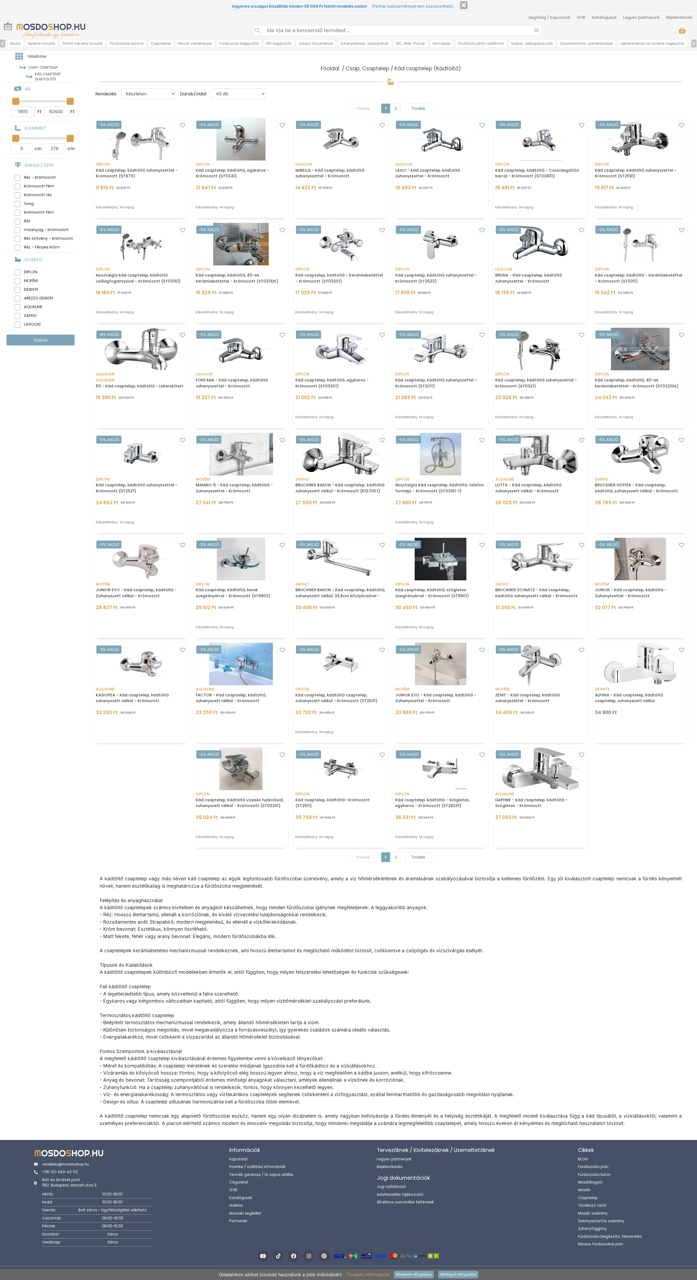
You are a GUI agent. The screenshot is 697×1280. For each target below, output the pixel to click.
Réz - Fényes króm (42, 247)
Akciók (15, 43)
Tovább (418, 108)
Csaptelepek (161, 43)
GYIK (581, 17)
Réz (27, 221)
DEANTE (31, 289)
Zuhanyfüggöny (592, 1228)
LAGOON (32, 324)
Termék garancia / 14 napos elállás (261, 1174)
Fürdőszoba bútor (594, 1174)
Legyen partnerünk (641, 17)
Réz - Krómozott (40, 177)
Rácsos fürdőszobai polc (600, 1244)
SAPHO (30, 315)
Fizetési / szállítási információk (257, 1166)
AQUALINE (33, 307)
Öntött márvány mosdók (82, 43)
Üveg (29, 203)
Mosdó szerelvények (195, 43)
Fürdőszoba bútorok (127, 43)
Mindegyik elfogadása (458, 1274)
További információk (368, 1274)
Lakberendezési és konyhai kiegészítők (652, 43)
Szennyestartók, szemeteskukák (586, 43)
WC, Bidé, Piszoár (410, 43)
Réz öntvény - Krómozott (48, 238)
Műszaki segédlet (245, 1213)
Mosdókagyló (590, 1182)
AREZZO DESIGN (38, 298)
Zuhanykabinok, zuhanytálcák (364, 43)
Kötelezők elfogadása (414, 1274)
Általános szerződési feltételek (405, 1202)
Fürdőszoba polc (593, 1166)
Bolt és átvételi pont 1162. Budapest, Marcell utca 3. (69, 1182)
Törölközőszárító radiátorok (481, 43)
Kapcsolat (238, 1159)
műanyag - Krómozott (46, 229)
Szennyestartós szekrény (601, 1221)
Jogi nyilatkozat (391, 1186)
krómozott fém (39, 212)
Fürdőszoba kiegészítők (239, 43)
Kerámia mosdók (41, 43)
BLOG (583, 1159)
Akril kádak (441, 43)
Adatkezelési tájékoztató (400, 1194)
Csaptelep (588, 1197)
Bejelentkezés (679, 17)
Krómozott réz (38, 195)
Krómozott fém (39, 186)
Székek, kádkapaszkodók (532, 43)
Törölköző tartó (592, 1205)
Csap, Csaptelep (367, 68)
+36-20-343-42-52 (60, 1172)
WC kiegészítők (279, 43)
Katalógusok (604, 17)
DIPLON (30, 272)
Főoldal (330, 68)
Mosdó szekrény (593, 1213)
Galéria (236, 1205)
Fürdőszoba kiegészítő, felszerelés (610, 1236)
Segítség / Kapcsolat (549, 17)
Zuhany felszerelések (316, 43)
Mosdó (584, 1190)
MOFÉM (31, 280)
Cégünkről (238, 1182)
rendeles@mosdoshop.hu (65, 1164)
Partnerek (238, 1221)
